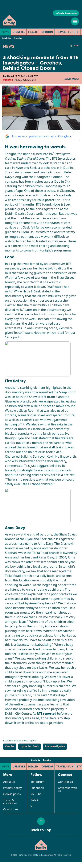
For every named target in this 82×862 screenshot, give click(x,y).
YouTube (36, 794)
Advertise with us (67, 790)
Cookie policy (12, 794)
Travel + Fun (65, 32)
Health (33, 32)
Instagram (37, 782)
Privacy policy (12, 788)
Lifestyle (18, 32)
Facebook (37, 788)
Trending (18, 38)
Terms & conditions (10, 802)
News (5, 32)
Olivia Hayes (71, 79)
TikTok (34, 800)
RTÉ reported (46, 713)
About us (9, 782)
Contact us (10, 809)
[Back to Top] (41, 821)
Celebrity (6, 38)
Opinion (47, 32)
